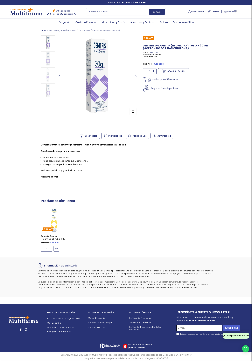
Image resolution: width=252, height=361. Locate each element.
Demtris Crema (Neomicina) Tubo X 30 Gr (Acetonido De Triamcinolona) (53, 237)
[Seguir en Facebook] (20, 329)
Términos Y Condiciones (141, 322)
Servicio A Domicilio (97, 327)
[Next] (135, 76)
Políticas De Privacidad (140, 318)
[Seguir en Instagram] (26, 329)
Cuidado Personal (86, 22)
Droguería (64, 22)
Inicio (43, 30)
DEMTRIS (154, 52)
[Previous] (59, 76)
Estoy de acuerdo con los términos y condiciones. (201, 334)
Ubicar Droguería (96, 318)
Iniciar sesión (197, 11)
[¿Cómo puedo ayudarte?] (245, 348)
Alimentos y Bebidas (142, 22)
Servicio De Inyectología (100, 322)
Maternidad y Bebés (113, 22)
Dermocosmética (183, 22)
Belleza (164, 22)
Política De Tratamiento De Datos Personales (145, 328)
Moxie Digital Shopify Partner (177, 355)
